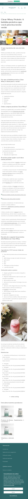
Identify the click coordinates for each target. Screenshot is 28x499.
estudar (15, 186)
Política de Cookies (7, 455)
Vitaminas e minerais (7, 438)
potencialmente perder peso (10, 223)
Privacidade (5, 461)
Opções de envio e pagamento (9, 452)
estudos (17, 162)
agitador (6, 289)
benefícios (8, 182)
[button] (2, 7)
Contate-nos (5, 449)
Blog (5, 12)
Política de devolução (7, 458)
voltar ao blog (15, 396)
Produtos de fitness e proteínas (7, 420)
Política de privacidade (9, 485)
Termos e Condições (7, 470)
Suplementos (18, 420)
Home (2, 12)
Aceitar (13, 488)
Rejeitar (13, 492)
